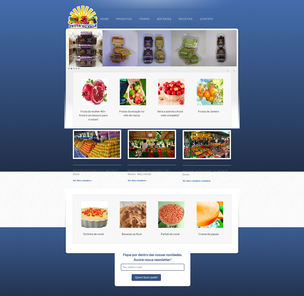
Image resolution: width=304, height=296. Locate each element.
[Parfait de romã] (171, 227)
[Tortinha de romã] (94, 227)
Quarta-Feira (189, 162)
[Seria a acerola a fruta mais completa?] (171, 104)
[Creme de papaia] (210, 227)
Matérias (164, 19)
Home (104, 19)
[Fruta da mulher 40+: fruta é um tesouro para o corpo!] (94, 104)
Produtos (124, 19)
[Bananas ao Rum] (133, 227)
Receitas (185, 19)
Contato (206, 19)
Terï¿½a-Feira (134, 162)
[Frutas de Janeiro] (210, 104)
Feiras (144, 19)
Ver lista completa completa (196, 180)
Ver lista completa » (83, 180)
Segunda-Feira (80, 162)
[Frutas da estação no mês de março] (133, 104)
